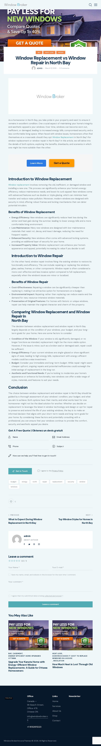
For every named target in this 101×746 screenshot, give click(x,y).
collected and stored (52, 596)
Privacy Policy (57, 471)
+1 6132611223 (34, 726)
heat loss (49, 52)
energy (24, 482)
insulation (58, 661)
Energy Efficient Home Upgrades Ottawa (24, 657)
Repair (60, 52)
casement (18, 653)
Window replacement (18, 184)
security (71, 482)
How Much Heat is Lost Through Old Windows (72, 666)
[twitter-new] (29, 544)
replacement (57, 482)
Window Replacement (63, 137)
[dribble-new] (34, 544)
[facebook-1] (24, 544)
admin (27, 536)
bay (39, 52)
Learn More (36, 163)
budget (13, 482)
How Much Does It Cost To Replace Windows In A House (69, 657)
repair (44, 482)
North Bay (20, 320)
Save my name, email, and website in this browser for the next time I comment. (43, 575)
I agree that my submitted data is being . (37, 596)
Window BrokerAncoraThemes (17, 740)
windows (14, 487)
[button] (95, 4)
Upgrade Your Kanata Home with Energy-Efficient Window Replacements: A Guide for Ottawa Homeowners (27, 666)
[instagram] (39, 544)
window (82, 482)
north (35, 482)
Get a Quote (62, 163)
